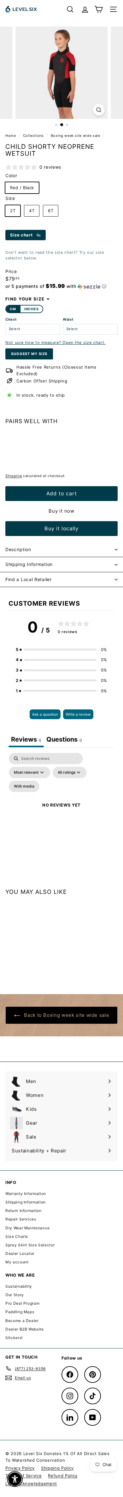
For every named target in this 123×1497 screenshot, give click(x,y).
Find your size (24, 298)
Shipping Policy (57, 1468)
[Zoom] (98, 110)
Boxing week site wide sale (75, 135)
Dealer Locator (19, 1253)
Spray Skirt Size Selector (30, 1245)
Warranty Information (25, 1193)
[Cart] (98, 9)
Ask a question (45, 714)
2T (12, 210)
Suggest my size (29, 354)
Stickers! (14, 1337)
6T (50, 210)
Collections (34, 135)
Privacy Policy (20, 1468)
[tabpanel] (61, 813)
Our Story (14, 1294)
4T (31, 210)
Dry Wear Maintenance (27, 1228)
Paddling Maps (19, 1311)
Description (18, 549)
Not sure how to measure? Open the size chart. (55, 342)
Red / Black (22, 187)
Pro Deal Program (22, 1303)
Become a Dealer (22, 1320)
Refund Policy (62, 1475)
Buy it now (61, 511)
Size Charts (16, 1236)
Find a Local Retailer (28, 579)
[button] (55, 286)
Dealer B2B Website (24, 1329)
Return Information (23, 1210)
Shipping (13, 476)
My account (17, 1262)
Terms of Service (23, 1475)
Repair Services (20, 1219)
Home (11, 135)
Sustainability (18, 1286)
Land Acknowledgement (31, 1483)
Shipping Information (29, 564)
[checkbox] (24, 786)
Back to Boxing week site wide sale (66, 1015)
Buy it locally (61, 528)
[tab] (64, 740)
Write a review (78, 714)
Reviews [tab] (26, 739)
